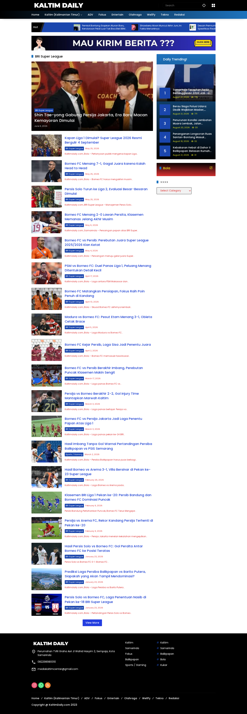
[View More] (211, 167)
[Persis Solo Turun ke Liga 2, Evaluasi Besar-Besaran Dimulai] (46, 197)
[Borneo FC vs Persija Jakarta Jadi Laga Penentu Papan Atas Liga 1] (46, 426)
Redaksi (174, 698)
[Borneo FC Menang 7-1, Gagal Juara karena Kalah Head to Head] (46, 171)
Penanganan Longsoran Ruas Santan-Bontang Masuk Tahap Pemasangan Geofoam (192, 135)
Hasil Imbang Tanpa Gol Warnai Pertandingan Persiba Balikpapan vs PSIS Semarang (108, 446)
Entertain (113, 698)
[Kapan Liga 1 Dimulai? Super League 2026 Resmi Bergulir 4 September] (46, 145)
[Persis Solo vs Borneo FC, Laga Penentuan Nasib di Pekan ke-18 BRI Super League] (46, 605)
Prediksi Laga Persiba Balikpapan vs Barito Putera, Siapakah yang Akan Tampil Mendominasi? (105, 573)
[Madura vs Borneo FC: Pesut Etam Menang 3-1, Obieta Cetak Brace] (46, 324)
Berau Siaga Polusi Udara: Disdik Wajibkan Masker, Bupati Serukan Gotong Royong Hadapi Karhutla (190, 108)
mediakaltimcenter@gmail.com (58, 669)
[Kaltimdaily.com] (58, 5)
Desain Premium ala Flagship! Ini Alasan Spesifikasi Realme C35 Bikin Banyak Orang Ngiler (198, 27)
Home (35, 698)
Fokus (128, 654)
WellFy (146, 698)
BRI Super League (44, 110)
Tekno (160, 698)
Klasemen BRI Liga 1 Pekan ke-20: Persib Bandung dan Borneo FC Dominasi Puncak (108, 497)
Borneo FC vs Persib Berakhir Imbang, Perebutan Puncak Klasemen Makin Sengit (104, 370)
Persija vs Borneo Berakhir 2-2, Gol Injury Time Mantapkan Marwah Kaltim (102, 395)
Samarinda (132, 648)
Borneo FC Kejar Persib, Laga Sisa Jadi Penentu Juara (108, 344)
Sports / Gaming (74, 454)
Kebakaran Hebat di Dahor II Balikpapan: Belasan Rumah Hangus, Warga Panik (191, 149)
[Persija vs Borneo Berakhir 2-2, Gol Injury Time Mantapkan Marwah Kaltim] (46, 401)
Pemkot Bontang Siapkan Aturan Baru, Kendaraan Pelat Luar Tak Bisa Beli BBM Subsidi (81, 27)
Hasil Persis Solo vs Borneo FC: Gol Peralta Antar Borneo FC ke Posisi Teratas (104, 548)
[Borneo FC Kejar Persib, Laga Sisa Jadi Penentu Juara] (46, 350)
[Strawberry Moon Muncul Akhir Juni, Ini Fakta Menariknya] (113, 27)
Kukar (163, 665)
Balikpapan (132, 659)
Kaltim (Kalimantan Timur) (61, 698)
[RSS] (48, 685)
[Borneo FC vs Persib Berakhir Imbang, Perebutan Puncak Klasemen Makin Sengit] (46, 375)
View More (92, 623)
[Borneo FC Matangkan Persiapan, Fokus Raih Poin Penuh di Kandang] (46, 299)
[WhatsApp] (41, 685)
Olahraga (130, 698)
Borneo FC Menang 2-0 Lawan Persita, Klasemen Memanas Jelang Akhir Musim (104, 216)
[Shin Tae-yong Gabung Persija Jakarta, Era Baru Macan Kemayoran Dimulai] (92, 96)
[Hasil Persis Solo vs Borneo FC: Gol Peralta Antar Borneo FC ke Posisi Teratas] (46, 554)
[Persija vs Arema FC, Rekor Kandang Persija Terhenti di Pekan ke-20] (46, 528)
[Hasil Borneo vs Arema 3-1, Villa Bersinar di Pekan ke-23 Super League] (46, 477)
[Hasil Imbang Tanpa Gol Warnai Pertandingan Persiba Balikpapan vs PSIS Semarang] (46, 451)
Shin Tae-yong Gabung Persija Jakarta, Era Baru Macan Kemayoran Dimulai (91, 117)
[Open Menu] (213, 5)
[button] (204, 5)
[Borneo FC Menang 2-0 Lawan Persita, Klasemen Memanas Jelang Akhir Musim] (46, 222)
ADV (87, 698)
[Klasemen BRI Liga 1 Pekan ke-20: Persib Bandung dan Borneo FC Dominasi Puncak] (46, 502)
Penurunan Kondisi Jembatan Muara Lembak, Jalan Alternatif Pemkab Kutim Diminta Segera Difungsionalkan (192, 121)
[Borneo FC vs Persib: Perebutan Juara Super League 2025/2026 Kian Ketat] (46, 248)
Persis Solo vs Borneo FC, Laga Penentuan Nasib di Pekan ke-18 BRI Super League (105, 599)
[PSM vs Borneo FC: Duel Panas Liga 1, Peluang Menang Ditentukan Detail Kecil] (46, 273)
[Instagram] (34, 685)
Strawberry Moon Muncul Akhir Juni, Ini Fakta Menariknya (139, 27)
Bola (163, 659)
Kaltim (129, 642)
